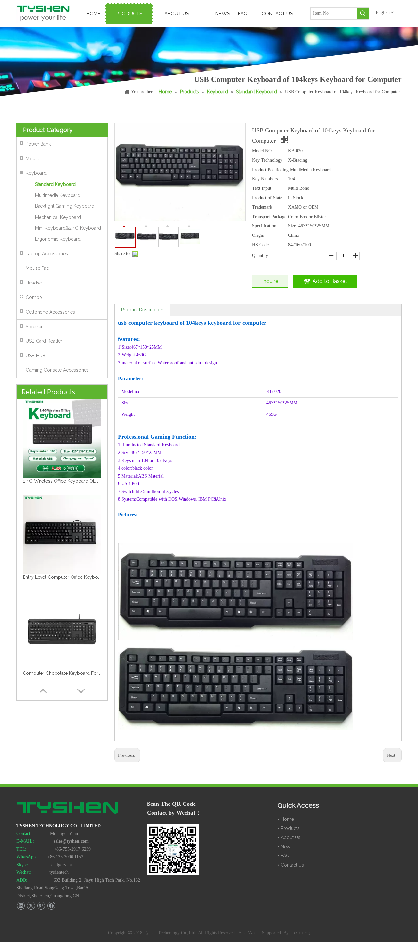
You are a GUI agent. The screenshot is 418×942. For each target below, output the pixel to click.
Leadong (300, 932)
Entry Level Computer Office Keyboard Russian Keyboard (62, 481)
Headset (34, 282)
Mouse (33, 158)
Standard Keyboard (55, 184)
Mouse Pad (37, 268)
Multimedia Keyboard (57, 195)
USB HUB (35, 355)
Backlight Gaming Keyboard (64, 206)
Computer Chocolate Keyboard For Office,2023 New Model (62, 673)
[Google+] (41, 906)
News (287, 846)
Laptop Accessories (47, 253)
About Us (290, 837)
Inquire (270, 281)
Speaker (34, 326)
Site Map (248, 932)
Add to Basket (330, 281)
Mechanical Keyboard (58, 217)
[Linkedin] (21, 906)
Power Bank (38, 144)
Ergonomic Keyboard (58, 239)
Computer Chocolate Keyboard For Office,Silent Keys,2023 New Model (62, 577)
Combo (34, 297)
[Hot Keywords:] (363, 13)
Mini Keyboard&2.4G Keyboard (68, 228)
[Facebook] (51, 906)
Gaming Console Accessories (57, 370)
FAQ (285, 855)
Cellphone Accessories (50, 312)
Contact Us (292, 865)
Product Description (142, 309)
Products (290, 828)
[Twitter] (31, 906)
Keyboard (36, 173)
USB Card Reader (44, 341)
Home (287, 819)
